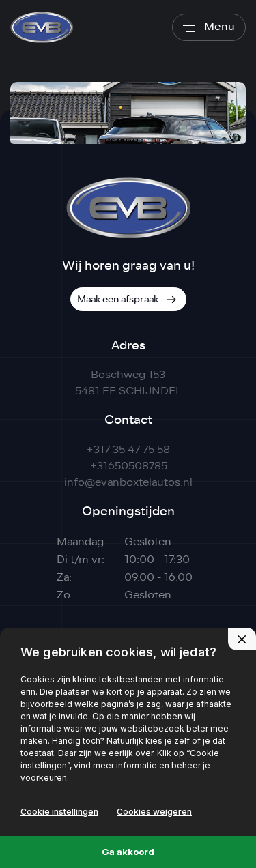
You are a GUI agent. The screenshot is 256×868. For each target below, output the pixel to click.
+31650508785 (128, 466)
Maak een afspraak (117, 299)
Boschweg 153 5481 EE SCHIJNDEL (128, 382)
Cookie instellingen (59, 812)
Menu (219, 26)
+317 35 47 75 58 (128, 450)
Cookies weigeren (154, 812)
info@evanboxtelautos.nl (128, 482)
